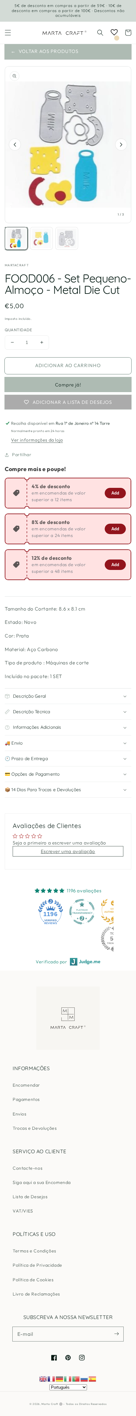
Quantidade (18, 329)
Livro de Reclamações (36, 1294)
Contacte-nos (27, 1168)
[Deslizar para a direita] (121, 145)
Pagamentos (26, 1099)
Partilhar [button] (21, 454)
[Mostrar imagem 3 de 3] (66, 238)
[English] (43, 1378)
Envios (20, 1114)
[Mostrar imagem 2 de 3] (41, 238)
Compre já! (68, 385)
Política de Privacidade (37, 1265)
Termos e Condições (34, 1251)
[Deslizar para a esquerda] (15, 145)
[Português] (76, 1378)
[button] (8, 33)
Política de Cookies (33, 1280)
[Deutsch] (60, 1378)
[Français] (51, 1378)
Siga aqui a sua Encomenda (42, 1182)
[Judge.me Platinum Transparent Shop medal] (82, 911)
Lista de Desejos (30, 1196)
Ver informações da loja (37, 440)
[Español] (93, 1378)
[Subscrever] (116, 1334)
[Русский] (84, 1378)
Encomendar (26, 1085)
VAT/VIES (23, 1211)
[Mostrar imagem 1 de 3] (16, 238)
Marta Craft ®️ (51, 1404)
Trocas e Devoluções (35, 1128)
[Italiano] (68, 1378)
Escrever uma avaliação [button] (68, 851)
